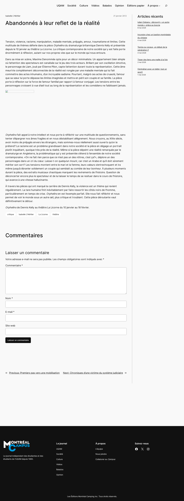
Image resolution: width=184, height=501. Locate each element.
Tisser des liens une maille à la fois (153, 59)
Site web (10, 325)
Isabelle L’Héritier (12, 16)
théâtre (56, 214)
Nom (9, 298)
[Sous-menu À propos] (159, 5)
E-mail (9, 311)
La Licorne (43, 214)
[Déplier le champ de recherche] (166, 5)
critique (10, 214)
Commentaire (14, 265)
